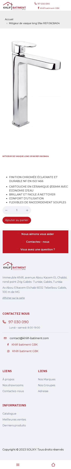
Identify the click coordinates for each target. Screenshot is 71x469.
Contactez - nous (37, 241)
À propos (8, 379)
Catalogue (9, 413)
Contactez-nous (13, 391)
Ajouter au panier (16, 220)
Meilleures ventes (14, 419)
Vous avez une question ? (37, 249)
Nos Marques (46, 379)
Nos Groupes (46, 385)
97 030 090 (44, 3)
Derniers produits (14, 425)
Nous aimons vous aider (37, 234)
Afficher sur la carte (13, 297)
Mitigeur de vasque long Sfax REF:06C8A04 (25, 156)
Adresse (43, 391)
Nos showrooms (12, 385)
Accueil (9, 19)
